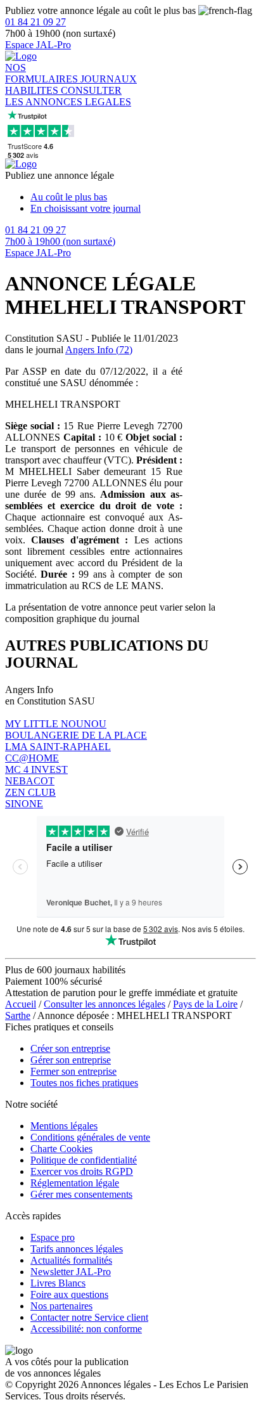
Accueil (20, 1004)
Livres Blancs (58, 1283)
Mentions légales (64, 1125)
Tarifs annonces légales (76, 1248)
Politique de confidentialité (83, 1160)
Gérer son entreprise (70, 1059)
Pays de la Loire (205, 1004)
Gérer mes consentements (81, 1194)
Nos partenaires (61, 1305)
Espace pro (52, 1237)
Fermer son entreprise (73, 1071)
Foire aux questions (69, 1294)
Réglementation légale (74, 1182)
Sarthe (17, 1015)
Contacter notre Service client (89, 1317)
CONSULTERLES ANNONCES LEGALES (68, 96)
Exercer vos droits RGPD (81, 1171)
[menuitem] (143, 197)
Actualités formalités (71, 1260)
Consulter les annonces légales (104, 1004)
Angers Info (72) (98, 349)
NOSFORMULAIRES (42, 73)
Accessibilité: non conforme (86, 1328)
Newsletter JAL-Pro (70, 1271)
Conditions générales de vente (90, 1137)
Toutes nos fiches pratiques (84, 1082)
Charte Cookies (61, 1148)
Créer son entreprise (70, 1048)
